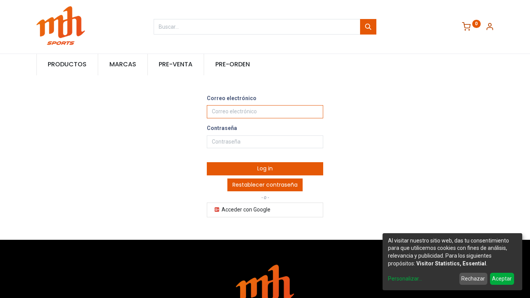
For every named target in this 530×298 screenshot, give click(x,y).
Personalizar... (405, 278)
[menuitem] (67, 64)
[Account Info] (489, 27)
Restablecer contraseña (265, 185)
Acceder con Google (245, 209)
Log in (265, 168)
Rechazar (473, 278)
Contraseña (222, 128)
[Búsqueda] (368, 27)
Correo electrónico (231, 98)
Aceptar (502, 278)
